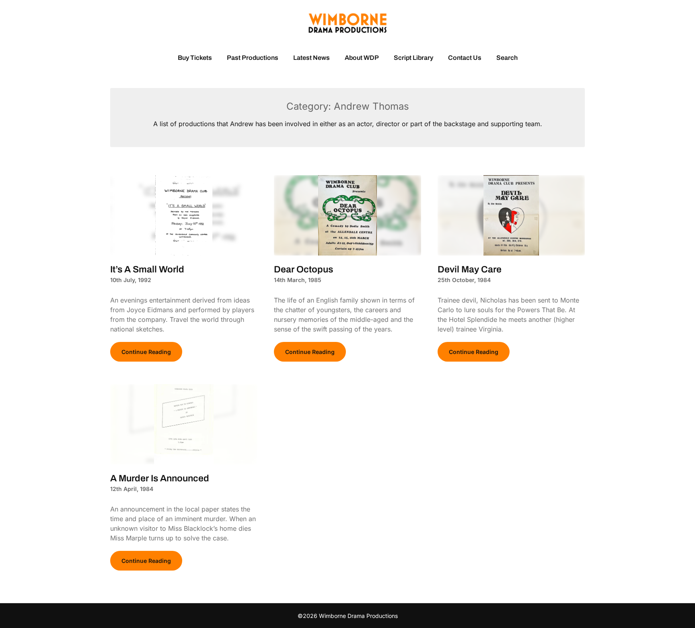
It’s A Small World (147, 269)
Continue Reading (146, 351)
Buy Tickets (195, 57)
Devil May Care (470, 269)
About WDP (362, 57)
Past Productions (252, 57)
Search (507, 57)
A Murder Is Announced (159, 478)
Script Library (413, 57)
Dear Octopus (303, 269)
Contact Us (464, 57)
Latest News (311, 57)
